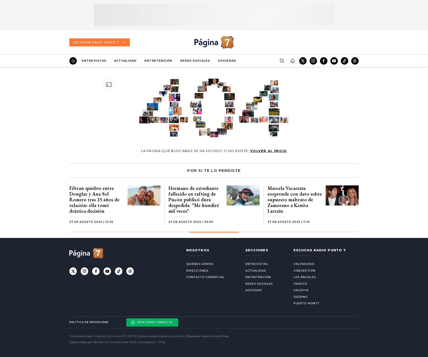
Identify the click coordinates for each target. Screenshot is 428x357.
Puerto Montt (307, 303)
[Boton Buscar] (282, 61)
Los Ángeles (305, 277)
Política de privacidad (88, 322)
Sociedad (227, 60)
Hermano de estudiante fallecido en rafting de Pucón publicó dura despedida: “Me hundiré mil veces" (193, 199)
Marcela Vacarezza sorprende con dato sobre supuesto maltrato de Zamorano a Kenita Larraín (295, 199)
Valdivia (301, 290)
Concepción (305, 270)
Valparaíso (304, 264)
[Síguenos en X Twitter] (303, 61)
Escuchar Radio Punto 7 (96, 42)
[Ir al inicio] (73, 61)
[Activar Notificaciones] (292, 61)
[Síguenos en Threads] (355, 61)
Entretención (158, 60)
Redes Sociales (195, 60)
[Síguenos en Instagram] (313, 61)
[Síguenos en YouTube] (334, 61)
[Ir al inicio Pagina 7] (214, 42)
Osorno (301, 297)
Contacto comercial (205, 277)
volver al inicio (268, 151)
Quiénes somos (199, 264)
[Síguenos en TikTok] (344, 61)
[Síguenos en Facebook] (323, 61)
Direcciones (197, 270)
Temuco (300, 283)
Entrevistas (94, 60)
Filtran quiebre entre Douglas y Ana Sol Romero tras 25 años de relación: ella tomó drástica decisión (94, 199)
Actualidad (125, 60)
